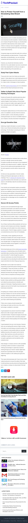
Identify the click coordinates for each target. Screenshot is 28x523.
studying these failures (11, 86)
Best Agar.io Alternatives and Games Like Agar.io (16, 484)
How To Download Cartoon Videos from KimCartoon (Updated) (17, 470)
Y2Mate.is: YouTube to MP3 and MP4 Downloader (13, 438)
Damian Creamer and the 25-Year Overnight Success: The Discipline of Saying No (13, 494)
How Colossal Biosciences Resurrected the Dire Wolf (13, 418)
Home (2, 7)
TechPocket (13, 518)
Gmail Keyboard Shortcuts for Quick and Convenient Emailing (16, 474)
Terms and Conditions (5, 520)
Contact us (25, 520)
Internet (7, 7)
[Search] (24, 451)
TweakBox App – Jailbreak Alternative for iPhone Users (16, 465)
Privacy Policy (13, 520)
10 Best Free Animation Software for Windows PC (16, 460)
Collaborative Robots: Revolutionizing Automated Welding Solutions (12, 506)
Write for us (19, 520)
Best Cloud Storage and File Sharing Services (16, 480)
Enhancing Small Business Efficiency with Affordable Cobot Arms (13, 510)
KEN (2, 16)
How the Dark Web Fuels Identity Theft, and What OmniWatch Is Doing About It (13, 396)
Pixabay (7, 154)
